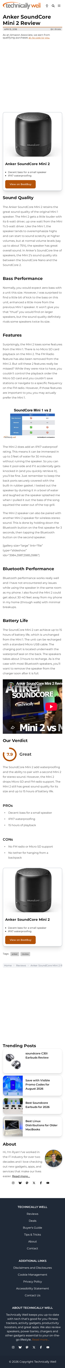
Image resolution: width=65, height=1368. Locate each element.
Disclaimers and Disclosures (32, 1267)
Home (8, 965)
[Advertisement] (32, 75)
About (32, 1241)
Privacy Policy (32, 1281)
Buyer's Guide (32, 1227)
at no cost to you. (39, 37)
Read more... (21, 1176)
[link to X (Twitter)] (34, 1183)
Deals (32, 1220)
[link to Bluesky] (20, 1183)
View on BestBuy (20, 184)
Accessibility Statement (32, 1288)
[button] (59, 5)
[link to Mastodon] (27, 1183)
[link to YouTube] (47, 1183)
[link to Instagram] (13, 1183)
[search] (53, 5)
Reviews (21, 965)
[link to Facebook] (41, 1183)
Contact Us (32, 1295)
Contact (32, 1248)
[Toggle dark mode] (47, 5)
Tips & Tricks (32, 1234)
